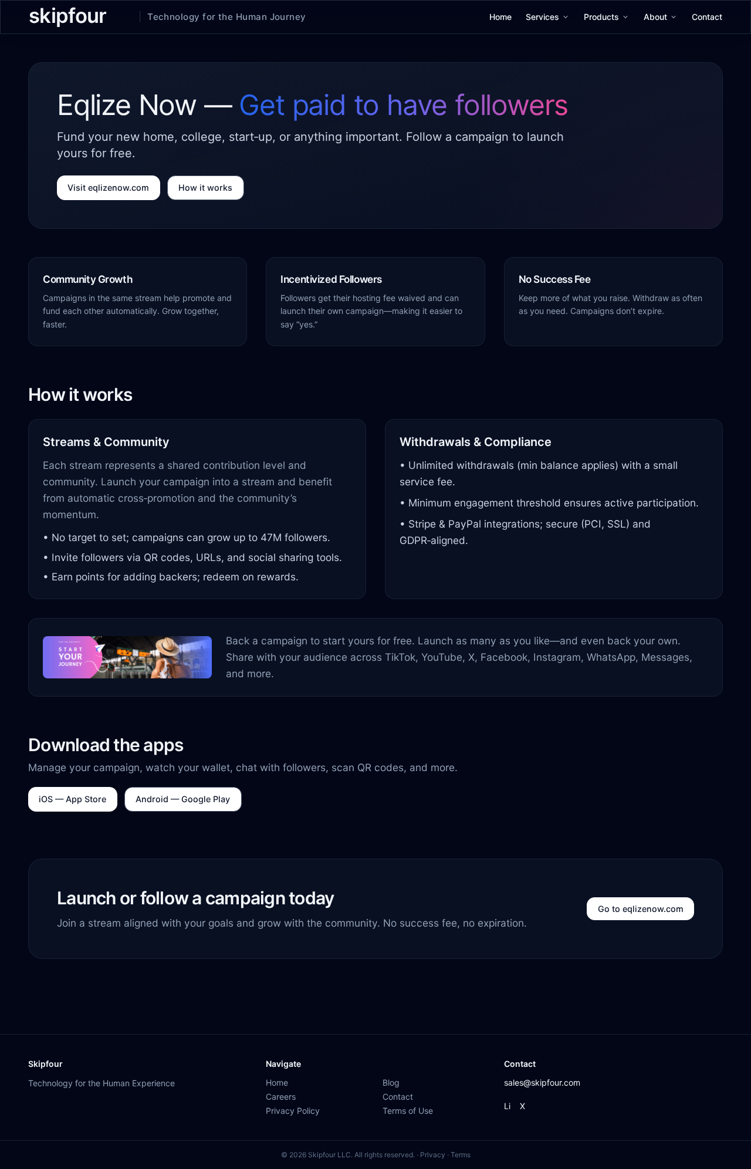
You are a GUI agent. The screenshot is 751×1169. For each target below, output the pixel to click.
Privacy (432, 1154)
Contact (707, 17)
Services (542, 17)
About (655, 17)
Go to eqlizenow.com (641, 909)
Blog (391, 1082)
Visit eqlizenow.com (108, 187)
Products (601, 17)
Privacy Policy (293, 1111)
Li (507, 1106)
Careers (281, 1097)
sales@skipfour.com (542, 1082)
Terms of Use (408, 1111)
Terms (461, 1154)
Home (500, 17)
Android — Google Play (183, 799)
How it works (205, 187)
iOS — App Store (72, 799)
